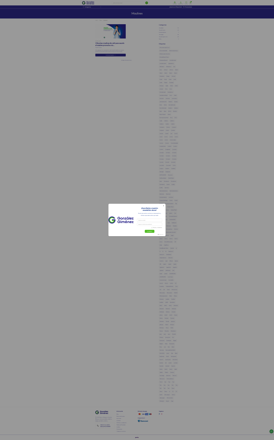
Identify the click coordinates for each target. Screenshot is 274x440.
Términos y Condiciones (157, 227)
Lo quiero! (149, 231)
